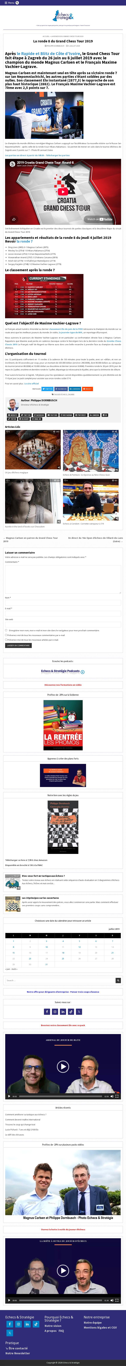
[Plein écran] (116, 1096)
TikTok (13, 419)
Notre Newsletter (17, 1353)
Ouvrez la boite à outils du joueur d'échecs (63, 1229)
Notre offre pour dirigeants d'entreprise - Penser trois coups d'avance (63, 991)
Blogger (25, 419)
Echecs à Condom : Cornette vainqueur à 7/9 (83, 523)
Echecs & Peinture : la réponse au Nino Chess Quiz (86, 474)
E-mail (8, 608)
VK (106, 415)
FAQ (61, 1331)
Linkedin (76, 389)
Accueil (46, 36)
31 (46, 964)
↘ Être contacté (16, 1348)
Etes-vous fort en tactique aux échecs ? (43, 875)
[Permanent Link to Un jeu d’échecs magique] (33, 450)
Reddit (89, 389)
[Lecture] (9, 1096)
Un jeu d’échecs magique (16, 472)
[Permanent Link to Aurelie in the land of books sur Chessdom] (33, 501)
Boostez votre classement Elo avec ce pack (63, 1025)
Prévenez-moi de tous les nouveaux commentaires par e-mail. (36, 635)
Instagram (67, 415)
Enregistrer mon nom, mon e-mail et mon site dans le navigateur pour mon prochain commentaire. (54, 630)
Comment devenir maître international (22, 1119)
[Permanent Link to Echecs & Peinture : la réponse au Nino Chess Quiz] (91, 451)
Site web (9, 619)
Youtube (53, 415)
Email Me (37, 419)
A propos (51, 1331)
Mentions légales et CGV (100, 1327)
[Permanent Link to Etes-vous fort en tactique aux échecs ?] (12, 882)
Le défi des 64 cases (14, 1134)
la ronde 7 (25, 241)
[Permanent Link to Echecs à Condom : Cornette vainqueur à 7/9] (91, 500)
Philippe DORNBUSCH (55, 46)
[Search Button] (17, 2)
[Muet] (112, 1096)
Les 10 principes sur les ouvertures (40, 897)
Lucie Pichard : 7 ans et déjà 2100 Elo (21, 1129)
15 (13, 952)
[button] (63, 1067)
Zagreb (71, 394)
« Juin (7, 969)
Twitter (48, 389)
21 (112, 952)
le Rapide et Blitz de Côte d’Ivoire (48, 53)
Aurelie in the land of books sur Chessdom (25, 526)
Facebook (62, 389)
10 (46, 947)
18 (63, 952)
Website (13, 415)
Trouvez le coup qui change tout (20, 1124)
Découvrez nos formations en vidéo (63, 684)
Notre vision (53, 1326)
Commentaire (12, 561)
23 (30, 958)
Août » (14, 969)
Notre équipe (93, 1322)
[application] (63, 1066)
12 (79, 947)
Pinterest (81, 415)
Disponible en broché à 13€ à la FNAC (24, 865)
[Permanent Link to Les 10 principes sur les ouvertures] (12, 904)
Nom (8, 597)
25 (63, 958)
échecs (64, 394)
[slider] (60, 1096)
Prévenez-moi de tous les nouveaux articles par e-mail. (33, 639)
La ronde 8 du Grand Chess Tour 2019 (63, 41)
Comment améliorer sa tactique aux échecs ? (25, 1114)
